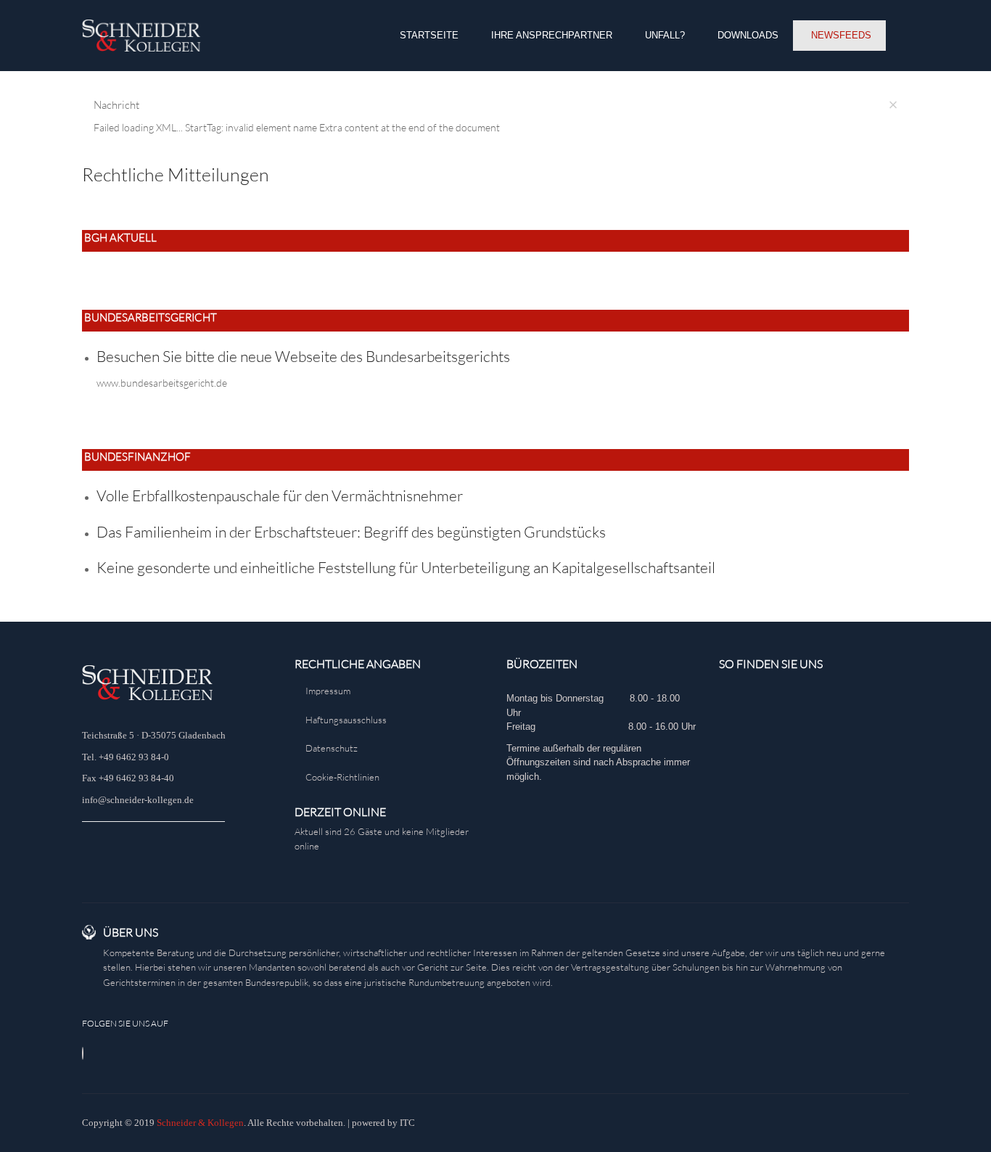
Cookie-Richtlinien (342, 777)
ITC (407, 1122)
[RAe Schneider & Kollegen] (142, 36)
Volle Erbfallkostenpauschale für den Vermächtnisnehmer (279, 495)
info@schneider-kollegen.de (138, 799)
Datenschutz (331, 748)
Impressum (327, 690)
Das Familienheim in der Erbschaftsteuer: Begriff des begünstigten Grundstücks (351, 531)
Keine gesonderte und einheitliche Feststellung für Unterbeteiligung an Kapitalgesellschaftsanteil (405, 567)
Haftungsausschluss (346, 719)
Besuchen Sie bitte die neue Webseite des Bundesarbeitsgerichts (303, 356)
